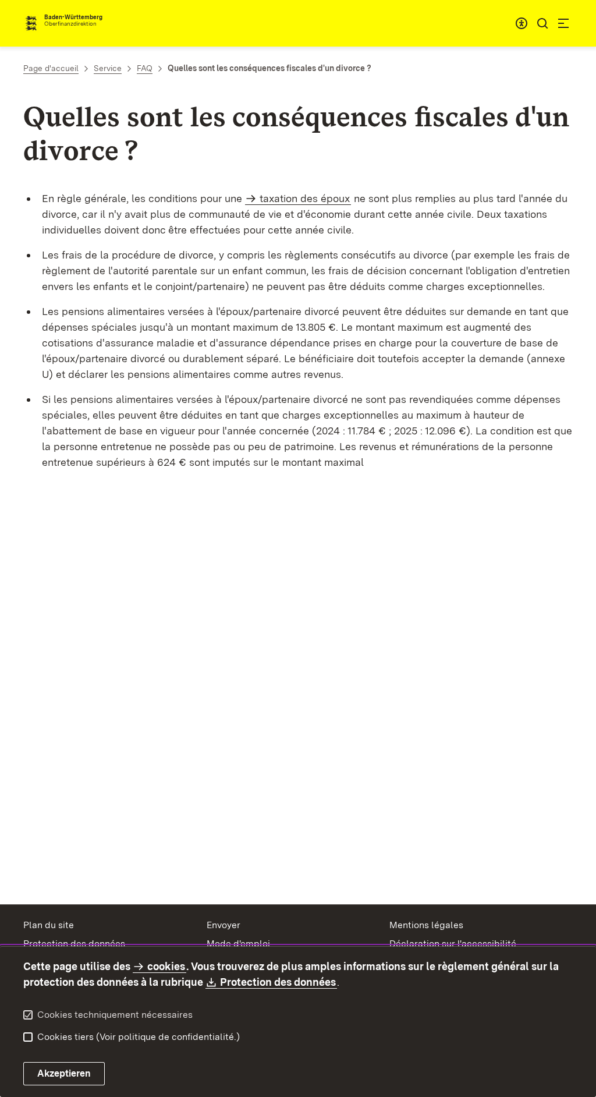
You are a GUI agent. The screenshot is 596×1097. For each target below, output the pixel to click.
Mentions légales (426, 924)
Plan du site (48, 924)
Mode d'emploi (238, 943)
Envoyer (223, 924)
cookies (166, 966)
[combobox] (521, 23)
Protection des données (74, 943)
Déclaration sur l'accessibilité (452, 943)
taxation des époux (305, 198)
